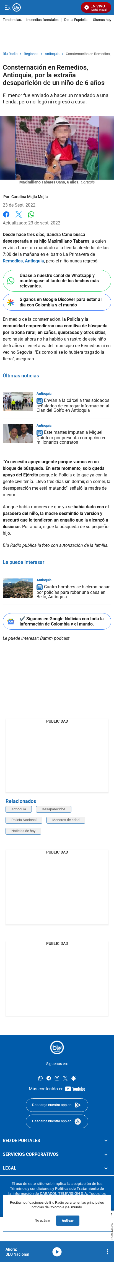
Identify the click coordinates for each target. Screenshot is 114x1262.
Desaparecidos (54, 809)
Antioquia (52, 54)
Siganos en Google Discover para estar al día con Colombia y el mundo (61, 302)
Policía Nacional (24, 820)
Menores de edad (65, 820)
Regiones (31, 54)
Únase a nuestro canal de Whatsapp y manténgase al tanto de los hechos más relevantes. (59, 281)
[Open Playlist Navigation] (107, 1252)
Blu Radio (10, 54)
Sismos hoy (102, 20)
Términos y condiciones (30, 1188)
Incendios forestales (42, 20)
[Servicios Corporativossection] (105, 1154)
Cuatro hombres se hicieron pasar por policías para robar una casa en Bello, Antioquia (73, 591)
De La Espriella (75, 20)
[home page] (45, 7)
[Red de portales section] (105, 1140)
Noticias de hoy (23, 831)
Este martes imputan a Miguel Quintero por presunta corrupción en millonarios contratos (72, 437)
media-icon (57, 1252)
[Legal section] (105, 1168)
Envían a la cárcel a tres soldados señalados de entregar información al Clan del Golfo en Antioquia (73, 405)
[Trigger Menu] (7, 7)
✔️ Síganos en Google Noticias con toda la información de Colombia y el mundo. (62, 621)
